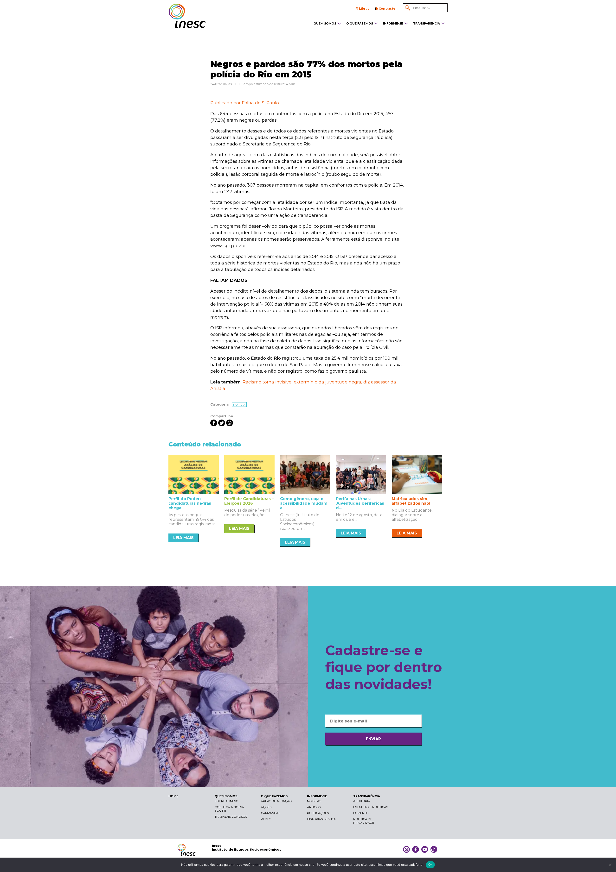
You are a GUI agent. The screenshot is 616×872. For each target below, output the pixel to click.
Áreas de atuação (276, 801)
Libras (364, 8)
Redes (266, 819)
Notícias (314, 801)
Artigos (314, 807)
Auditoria (361, 801)
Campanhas (270, 813)
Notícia (239, 404)
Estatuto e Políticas (370, 807)
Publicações (318, 813)
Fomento (361, 813)
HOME (173, 796)
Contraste (387, 8)
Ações (266, 807)
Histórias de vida (321, 819)
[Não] (610, 864)
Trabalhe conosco (231, 816)
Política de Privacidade (363, 820)
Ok (430, 864)
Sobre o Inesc (226, 801)
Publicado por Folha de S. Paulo (244, 103)
